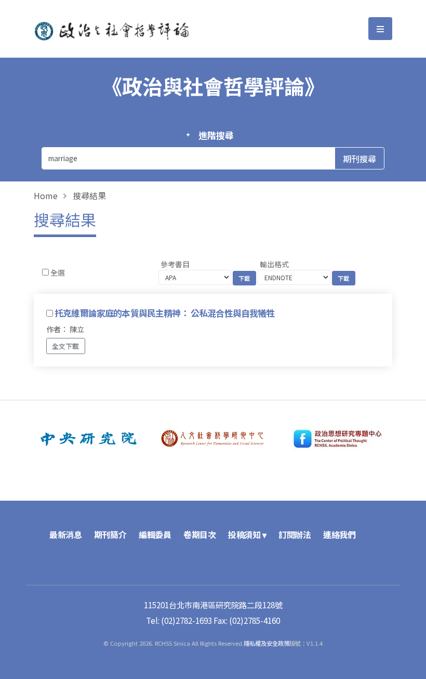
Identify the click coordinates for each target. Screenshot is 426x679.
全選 (57, 272)
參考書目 (175, 264)
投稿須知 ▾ (247, 534)
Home (46, 195)
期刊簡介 (110, 534)
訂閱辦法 (294, 534)
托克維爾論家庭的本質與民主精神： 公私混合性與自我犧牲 (164, 313)
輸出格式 (274, 264)
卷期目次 (199, 534)
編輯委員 (155, 534)
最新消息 (65, 534)
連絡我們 (339, 534)
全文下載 (65, 346)
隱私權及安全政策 (266, 643)
